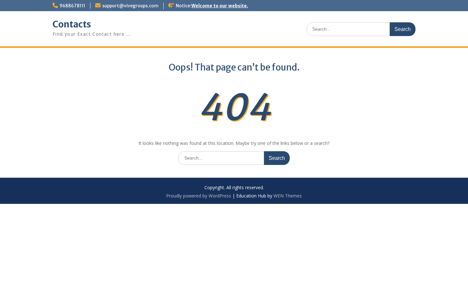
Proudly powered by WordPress (198, 196)
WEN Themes (287, 196)
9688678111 (72, 6)
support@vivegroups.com (130, 6)
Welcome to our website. (219, 6)
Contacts (72, 24)
